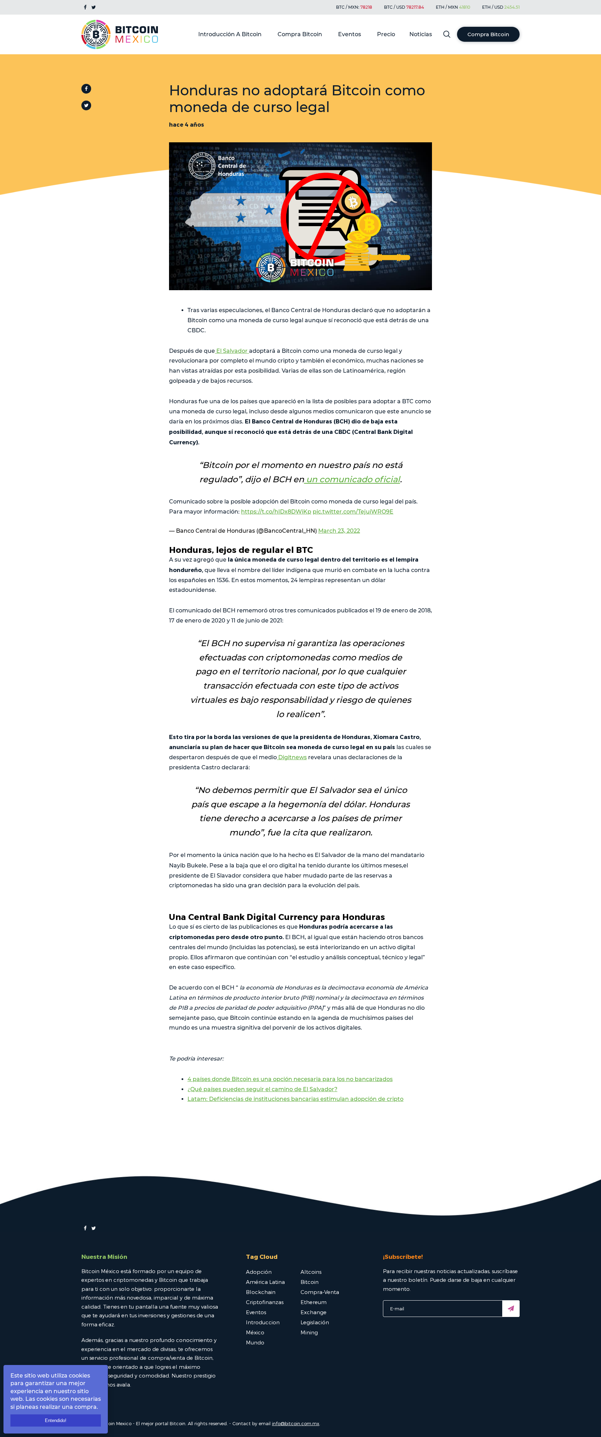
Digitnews (292, 757)
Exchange (313, 1312)
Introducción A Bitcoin (230, 34)
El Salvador (232, 351)
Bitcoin (309, 1282)
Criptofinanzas (264, 1302)
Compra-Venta (319, 1292)
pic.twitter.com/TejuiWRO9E (353, 511)
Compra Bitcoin (300, 34)
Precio (386, 34)
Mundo (255, 1342)
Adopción (259, 1272)
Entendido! (55, 1420)
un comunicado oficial (352, 479)
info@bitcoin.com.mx (295, 1423)
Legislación (314, 1322)
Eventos (349, 34)
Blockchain (260, 1292)
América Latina (265, 1282)
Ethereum (313, 1302)
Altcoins (310, 1272)
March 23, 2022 (339, 530)
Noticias (420, 34)
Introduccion (263, 1322)
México (255, 1332)
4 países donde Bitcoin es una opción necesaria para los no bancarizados (290, 1079)
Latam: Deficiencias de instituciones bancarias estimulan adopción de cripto (295, 1099)
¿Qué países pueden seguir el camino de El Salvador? (262, 1089)
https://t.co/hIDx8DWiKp (276, 511)
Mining (309, 1332)
